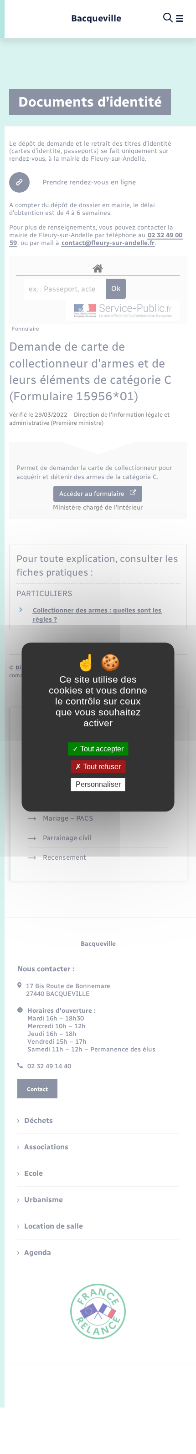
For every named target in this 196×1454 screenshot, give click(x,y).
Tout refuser (101, 766)
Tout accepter (101, 749)
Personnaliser (98, 784)
